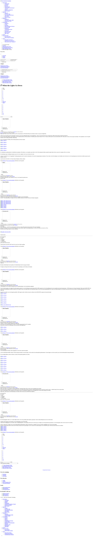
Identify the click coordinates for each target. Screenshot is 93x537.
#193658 (8, 321)
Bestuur (6, 5)
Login (4, 38)
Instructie (7, 30)
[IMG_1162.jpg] (3, 368)
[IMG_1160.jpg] (3, 366)
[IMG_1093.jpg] (3, 148)
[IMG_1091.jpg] (3, 144)
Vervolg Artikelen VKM (9, 20)
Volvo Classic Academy (9, 37)
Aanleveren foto (8, 21)
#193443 (15, 131)
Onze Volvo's (7, 11)
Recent (4, 56)
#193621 (8, 284)
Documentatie (5, 35)
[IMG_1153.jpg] (3, 362)
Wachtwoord (13, 60)
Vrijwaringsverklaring (6, 483)
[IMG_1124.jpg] (3, 298)
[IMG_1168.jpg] (3, 429)
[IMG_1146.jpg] (3, 331)
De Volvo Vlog (7, 14)
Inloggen (2, 63)
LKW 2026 (7, 16)
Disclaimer (4, 474)
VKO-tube (7, 33)
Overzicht (4, 55)
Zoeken (4, 57)
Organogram (7, 6)
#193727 (8, 347)
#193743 (8, 386)
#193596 (15, 224)
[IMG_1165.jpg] (3, 427)
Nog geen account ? (9, 39)
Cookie (4, 480)
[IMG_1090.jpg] (3, 142)
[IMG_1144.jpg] (3, 327)
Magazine (4, 18)
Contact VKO (7, 27)
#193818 (8, 415)
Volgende (4, 101)
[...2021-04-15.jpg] (5, 200)
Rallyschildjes (7, 17)
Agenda (4, 12)
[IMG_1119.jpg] (3, 207)
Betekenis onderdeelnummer (8, 29)
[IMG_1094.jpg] (3, 150)
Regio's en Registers (9, 9)
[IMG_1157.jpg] (3, 358)
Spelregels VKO (8, 31)
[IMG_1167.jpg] (3, 428)
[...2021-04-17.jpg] (5, 304)
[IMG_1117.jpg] (3, 205)
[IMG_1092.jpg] (3, 146)
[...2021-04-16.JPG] (5, 231)
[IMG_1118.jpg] (3, 206)
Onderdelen (5, 22)
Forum (4, 34)
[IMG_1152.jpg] (3, 360)
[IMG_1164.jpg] (3, 426)
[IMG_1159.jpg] (3, 364)
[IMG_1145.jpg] (3, 329)
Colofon (4, 481)
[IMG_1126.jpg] (3, 302)
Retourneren (7, 32)
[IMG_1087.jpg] (3, 140)
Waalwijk (6, 25)
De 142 (1, 132)
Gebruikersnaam (13, 59)
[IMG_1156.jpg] (3, 356)
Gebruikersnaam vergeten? (10, 41)
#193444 (8, 175)
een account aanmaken (4, 67)
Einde (4, 102)
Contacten (4, 475)
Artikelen (6, 4)
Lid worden (7, 3)
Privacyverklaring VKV (7, 482)
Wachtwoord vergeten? (9, 40)
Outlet (6, 24)
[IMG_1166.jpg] (3, 430)
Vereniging (5, 2)
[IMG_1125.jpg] (3, 300)
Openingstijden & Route (9, 26)
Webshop (6, 23)
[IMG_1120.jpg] (3, 293)
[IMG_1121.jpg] (3, 295)
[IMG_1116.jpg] (3, 204)
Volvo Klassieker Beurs (9, 15)
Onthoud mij (4, 61)
